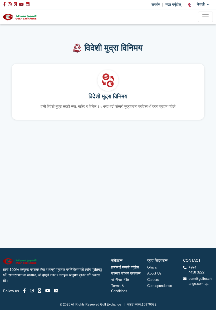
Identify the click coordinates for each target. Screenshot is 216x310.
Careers (153, 280)
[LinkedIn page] (56, 290)
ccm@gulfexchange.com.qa (200, 281)
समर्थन (155, 4)
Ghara (151, 267)
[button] (199, 4)
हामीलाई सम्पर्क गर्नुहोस (125, 267)
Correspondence (159, 286)
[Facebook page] (24, 290)
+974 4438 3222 (196, 270)
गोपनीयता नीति (120, 280)
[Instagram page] (32, 290)
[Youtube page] (47, 290)
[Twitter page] (39, 290)
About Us (154, 273)
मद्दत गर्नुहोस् (173, 4)
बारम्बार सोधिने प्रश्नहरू (125, 273)
